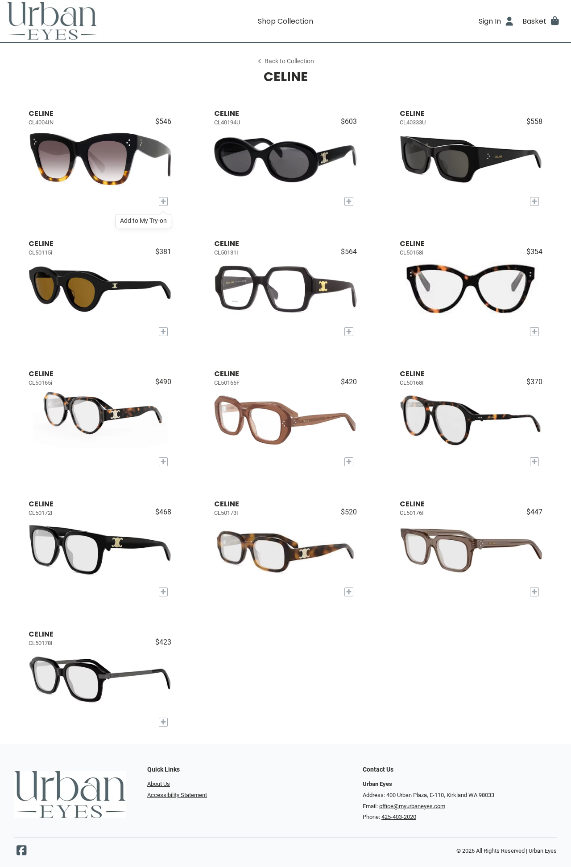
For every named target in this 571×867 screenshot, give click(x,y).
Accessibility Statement (177, 795)
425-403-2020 (398, 817)
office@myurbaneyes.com (412, 806)
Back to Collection (289, 61)
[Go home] (76, 21)
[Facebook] (21, 852)
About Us (158, 784)
